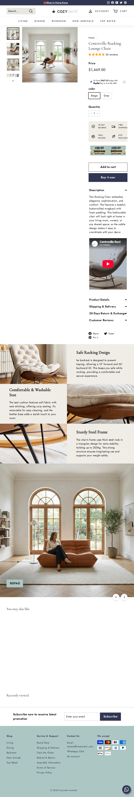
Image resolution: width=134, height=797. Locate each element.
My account (73, 756)
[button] (97, 54)
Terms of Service (46, 767)
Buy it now (108, 177)
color (92, 89)
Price (92, 63)
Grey (106, 95)
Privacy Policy (44, 772)
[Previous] (116, 597)
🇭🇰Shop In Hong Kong (55, 2)
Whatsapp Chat (75, 751)
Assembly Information (49, 762)
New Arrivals (83, 21)
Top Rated (108, 21)
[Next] (13, 79)
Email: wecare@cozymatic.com (80, 744)
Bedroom (59, 21)
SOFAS (15, 583)
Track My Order (45, 752)
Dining (39, 21)
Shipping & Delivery (48, 748)
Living (23, 21)
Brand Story (43, 743)
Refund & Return (46, 758)
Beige (94, 95)
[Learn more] (124, 82)
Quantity (94, 107)
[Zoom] (49, 54)
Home (92, 37)
